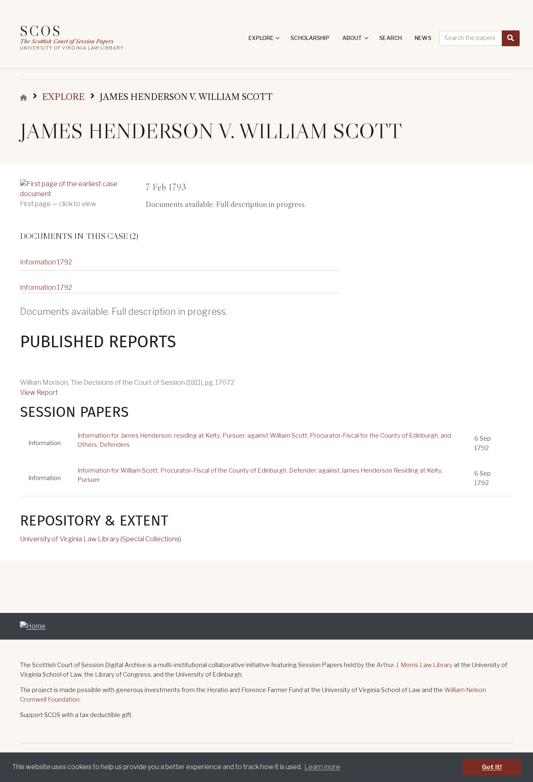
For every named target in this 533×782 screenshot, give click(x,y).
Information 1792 (46, 262)
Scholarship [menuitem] (310, 38)
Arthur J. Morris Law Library (414, 665)
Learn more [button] (322, 767)
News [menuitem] (423, 38)
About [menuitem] (355, 41)
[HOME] (23, 98)
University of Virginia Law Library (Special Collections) (100, 539)
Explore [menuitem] (264, 41)
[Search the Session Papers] (511, 38)
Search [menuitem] (390, 38)
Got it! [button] (492, 767)
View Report (39, 392)
